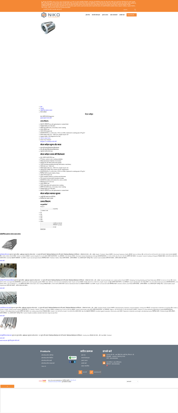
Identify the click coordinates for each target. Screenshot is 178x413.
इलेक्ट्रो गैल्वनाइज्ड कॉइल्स (7, 280)
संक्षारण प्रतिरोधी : (17, 258)
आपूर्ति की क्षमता (44, 196)
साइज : (35, 256)
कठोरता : (66, 256)
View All (43, 366)
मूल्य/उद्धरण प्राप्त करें (46, 118)
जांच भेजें (54, 141)
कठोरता (42, 162)
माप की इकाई (44, 149)
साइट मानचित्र (85, 366)
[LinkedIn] (75, 362)
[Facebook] (70, 362)
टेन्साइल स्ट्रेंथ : (167, 256)
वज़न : (32, 258)
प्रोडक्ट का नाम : (85, 254)
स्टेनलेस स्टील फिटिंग (47, 358)
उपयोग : (119, 254)
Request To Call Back (46, 141)
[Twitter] (72, 362)
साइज (41, 168)
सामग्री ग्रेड (43, 180)
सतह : (101, 254)
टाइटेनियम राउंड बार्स (5, 308)
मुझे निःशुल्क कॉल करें (13, 340)
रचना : (85, 256)
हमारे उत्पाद (105, 15)
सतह (41, 161)
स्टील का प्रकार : (110, 258)
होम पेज (88, 15)
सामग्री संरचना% (44, 171)
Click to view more (45, 138)
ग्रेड (41, 178)
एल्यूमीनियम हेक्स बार (6, 335)
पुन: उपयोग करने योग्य (46, 157)
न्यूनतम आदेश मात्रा (45, 151)
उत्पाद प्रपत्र (43, 175)
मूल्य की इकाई (44, 147)
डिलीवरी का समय (45, 198)
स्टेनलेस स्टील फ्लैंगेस (47, 355)
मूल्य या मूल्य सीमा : (17, 254)
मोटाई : (135, 254)
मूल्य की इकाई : (47, 254)
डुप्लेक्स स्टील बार (4, 254)
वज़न (41, 176)
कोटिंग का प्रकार (44, 187)
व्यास (41, 166)
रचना (41, 185)
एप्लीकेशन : (77, 254)
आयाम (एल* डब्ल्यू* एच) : (93, 258)
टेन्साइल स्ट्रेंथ (43, 188)
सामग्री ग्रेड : (28, 282)
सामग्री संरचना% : (112, 256)
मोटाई (41, 182)
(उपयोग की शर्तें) (73, 380)
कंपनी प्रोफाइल (96, 15)
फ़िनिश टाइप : (52, 258)
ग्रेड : (157, 254)
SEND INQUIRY (3, 340)
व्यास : (19, 256)
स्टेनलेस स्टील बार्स (46, 360)
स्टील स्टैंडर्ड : (66, 258)
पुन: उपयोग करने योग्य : (52, 256)
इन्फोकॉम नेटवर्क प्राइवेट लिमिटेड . (55, 381)
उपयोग (42, 164)
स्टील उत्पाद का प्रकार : (121, 258)
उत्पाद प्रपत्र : (5, 258)
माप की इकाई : (64, 254)
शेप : (91, 254)
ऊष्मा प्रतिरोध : (75, 258)
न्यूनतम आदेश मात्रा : (31, 254)
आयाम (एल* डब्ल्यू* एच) (46, 169)
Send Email (130, 14)
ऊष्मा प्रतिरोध (43, 183)
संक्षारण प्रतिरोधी (44, 190)
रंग (41, 159)
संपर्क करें (121, 15)
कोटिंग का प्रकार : (142, 256)
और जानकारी (113, 15)
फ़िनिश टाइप (43, 173)
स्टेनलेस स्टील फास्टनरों (47, 363)
